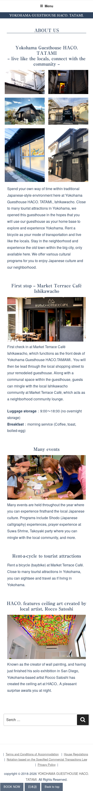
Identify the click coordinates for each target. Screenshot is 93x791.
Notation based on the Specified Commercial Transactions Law (47, 759)
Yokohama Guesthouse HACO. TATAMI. (46, 15)
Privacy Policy (47, 764)
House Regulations (76, 754)
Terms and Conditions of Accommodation (32, 754)
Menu (49, 6)
